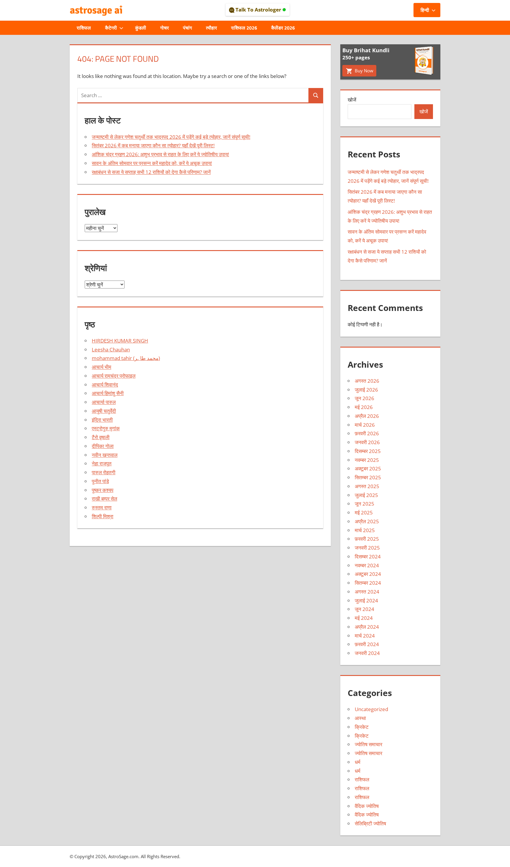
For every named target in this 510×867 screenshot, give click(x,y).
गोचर (164, 27)
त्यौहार (211, 27)
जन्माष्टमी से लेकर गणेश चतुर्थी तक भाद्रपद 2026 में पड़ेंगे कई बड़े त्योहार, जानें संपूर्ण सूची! (171, 136)
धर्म (357, 762)
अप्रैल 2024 (367, 626)
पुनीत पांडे (100, 481)
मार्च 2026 (365, 424)
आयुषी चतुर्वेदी (104, 411)
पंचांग (187, 27)
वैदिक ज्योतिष (367, 806)
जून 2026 (364, 398)
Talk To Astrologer (258, 9)
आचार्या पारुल (104, 402)
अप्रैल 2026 (367, 416)
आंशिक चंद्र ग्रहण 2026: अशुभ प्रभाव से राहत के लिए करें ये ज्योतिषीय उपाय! (160, 154)
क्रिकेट (362, 726)
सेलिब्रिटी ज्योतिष (370, 823)
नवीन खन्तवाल (104, 455)
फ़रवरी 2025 (367, 538)
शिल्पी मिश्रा (102, 516)
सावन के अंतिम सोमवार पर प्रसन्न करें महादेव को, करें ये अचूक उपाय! (152, 163)
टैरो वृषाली (100, 437)
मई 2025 (364, 512)
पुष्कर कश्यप (102, 490)
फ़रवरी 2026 (367, 433)
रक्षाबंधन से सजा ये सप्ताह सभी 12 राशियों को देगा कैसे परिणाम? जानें (151, 172)
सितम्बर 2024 (368, 582)
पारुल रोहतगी (103, 472)
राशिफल (84, 27)
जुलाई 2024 (366, 600)
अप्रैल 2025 (367, 521)
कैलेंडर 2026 (283, 27)
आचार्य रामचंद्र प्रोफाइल (113, 375)
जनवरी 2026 (367, 442)
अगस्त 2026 (367, 380)
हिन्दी (425, 10)
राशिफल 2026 (244, 27)
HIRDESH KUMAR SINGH (120, 340)
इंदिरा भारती (102, 419)
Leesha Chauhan (111, 349)
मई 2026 (364, 407)
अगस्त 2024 (367, 591)
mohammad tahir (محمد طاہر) (126, 358)
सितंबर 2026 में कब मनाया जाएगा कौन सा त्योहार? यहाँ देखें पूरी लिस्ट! (153, 145)
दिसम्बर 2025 (368, 451)
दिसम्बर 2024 (368, 556)
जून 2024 (364, 609)
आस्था (360, 718)
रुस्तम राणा (102, 507)
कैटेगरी (111, 27)
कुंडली (140, 27)
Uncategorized (371, 709)
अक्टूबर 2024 (368, 574)
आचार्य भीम (101, 367)
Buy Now (363, 71)
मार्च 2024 (365, 635)
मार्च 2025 (365, 530)
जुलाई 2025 (366, 495)
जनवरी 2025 (367, 547)
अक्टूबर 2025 (368, 468)
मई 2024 (364, 618)
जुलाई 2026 (366, 389)
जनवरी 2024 (367, 653)
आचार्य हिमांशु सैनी (108, 393)
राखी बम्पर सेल (104, 498)
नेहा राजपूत (102, 463)
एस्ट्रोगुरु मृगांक (106, 428)
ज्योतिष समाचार (368, 744)
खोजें (352, 99)
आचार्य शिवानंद (105, 384)
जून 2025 (364, 503)
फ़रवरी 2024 (367, 644)
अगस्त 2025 (367, 486)
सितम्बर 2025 (368, 477)
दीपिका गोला (103, 446)
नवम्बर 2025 (367, 460)
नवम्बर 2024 (367, 565)
